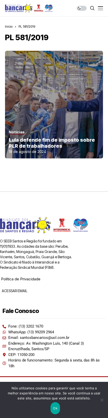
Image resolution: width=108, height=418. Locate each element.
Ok (55, 408)
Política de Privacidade (20, 279)
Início (9, 26)
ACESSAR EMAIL (14, 291)
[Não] (101, 399)
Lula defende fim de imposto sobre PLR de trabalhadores (52, 143)
